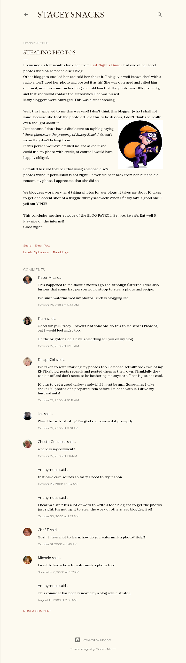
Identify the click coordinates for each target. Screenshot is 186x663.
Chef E (43, 530)
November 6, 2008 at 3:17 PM (58, 572)
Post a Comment (37, 611)
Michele (44, 558)
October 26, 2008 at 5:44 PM (58, 305)
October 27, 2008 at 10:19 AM (58, 400)
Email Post (42, 245)
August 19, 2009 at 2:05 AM (57, 600)
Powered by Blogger (97, 640)
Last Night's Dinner (106, 65)
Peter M (45, 277)
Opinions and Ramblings (51, 252)
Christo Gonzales (52, 442)
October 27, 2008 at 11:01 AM (58, 428)
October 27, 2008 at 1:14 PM (57, 456)
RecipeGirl (46, 359)
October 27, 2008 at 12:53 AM (58, 346)
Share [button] (27, 245)
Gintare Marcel (106, 649)
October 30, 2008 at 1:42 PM (58, 516)
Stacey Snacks (71, 14)
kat (40, 414)
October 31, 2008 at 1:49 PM (57, 544)
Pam (42, 318)
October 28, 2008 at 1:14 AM (58, 484)
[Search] (160, 13)
